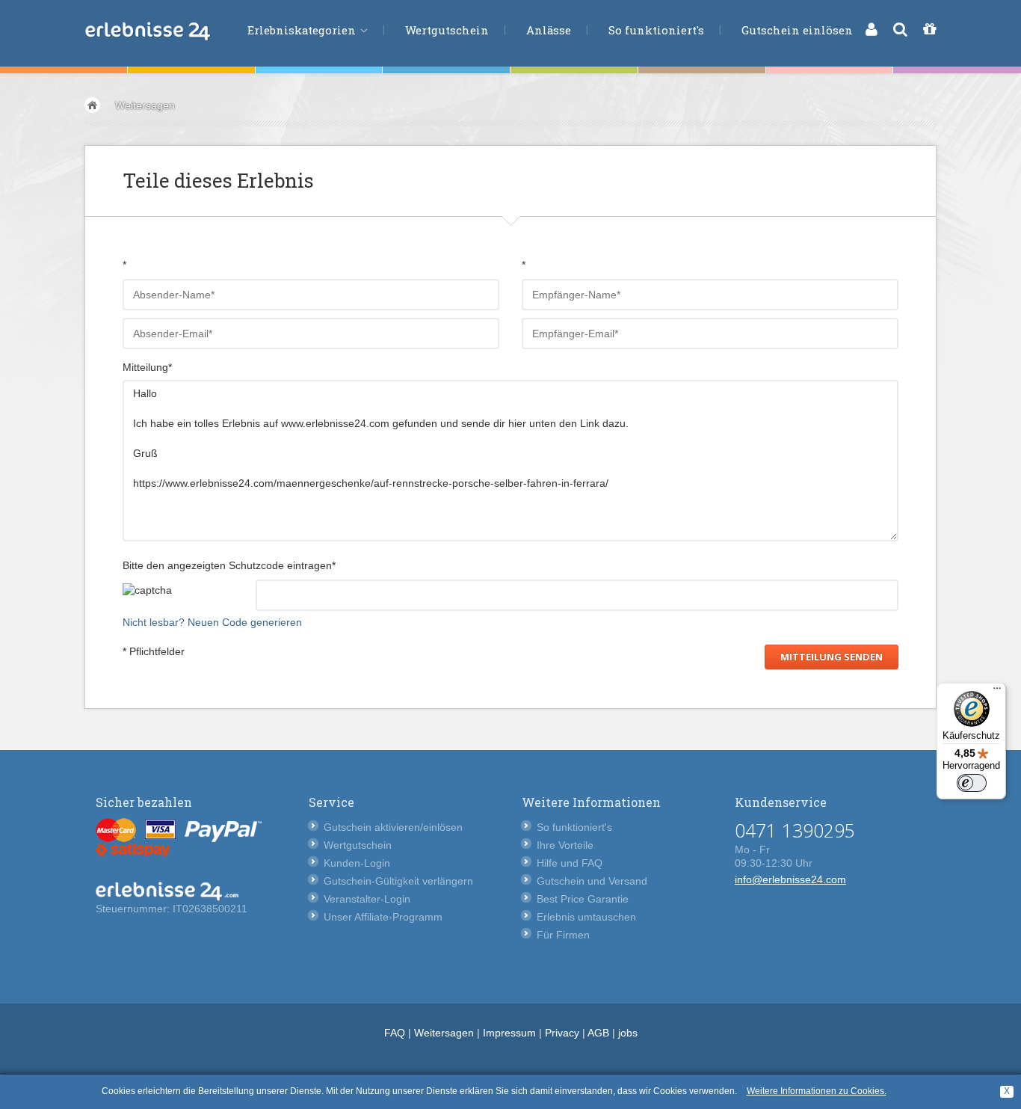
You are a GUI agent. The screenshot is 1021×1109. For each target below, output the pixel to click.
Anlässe (548, 29)
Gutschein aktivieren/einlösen (393, 827)
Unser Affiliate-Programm (383, 917)
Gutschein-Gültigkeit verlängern (398, 881)
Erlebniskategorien (303, 29)
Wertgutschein (447, 29)
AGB (598, 1033)
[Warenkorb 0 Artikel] (929, 29)
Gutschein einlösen (797, 29)
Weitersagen (145, 105)
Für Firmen (563, 935)
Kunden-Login (357, 863)
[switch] (972, 783)
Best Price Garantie (583, 899)
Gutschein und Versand (592, 881)
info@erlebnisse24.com (790, 879)
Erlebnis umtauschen (586, 917)
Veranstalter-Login (367, 899)
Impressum (509, 1033)
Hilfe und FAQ (569, 863)
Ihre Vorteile (565, 845)
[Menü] (997, 692)
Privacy (562, 1033)
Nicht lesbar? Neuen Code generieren (212, 622)
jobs (628, 1033)
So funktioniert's (656, 29)
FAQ (394, 1033)
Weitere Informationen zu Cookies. (816, 1091)
